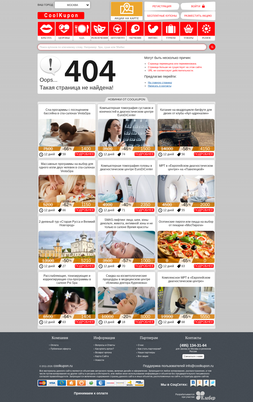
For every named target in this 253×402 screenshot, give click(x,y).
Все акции (143, 356)
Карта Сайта (102, 356)
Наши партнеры (146, 352)
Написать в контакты (159, 85)
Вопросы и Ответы (105, 345)
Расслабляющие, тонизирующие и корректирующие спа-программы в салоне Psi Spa (67, 279)
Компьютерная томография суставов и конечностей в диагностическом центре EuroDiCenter (126, 111)
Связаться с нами (193, 356)
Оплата (55, 345)
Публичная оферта (61, 349)
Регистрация (161, 6)
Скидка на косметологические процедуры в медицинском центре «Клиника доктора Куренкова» (126, 279)
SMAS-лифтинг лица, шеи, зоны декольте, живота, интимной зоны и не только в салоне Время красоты (126, 223)
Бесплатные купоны (162, 15)
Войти (196, 6)
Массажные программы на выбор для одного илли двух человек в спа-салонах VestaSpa (67, 167)
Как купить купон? (104, 349)
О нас (141, 345)
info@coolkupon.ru (200, 366)
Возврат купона (103, 352)
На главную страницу (160, 82)
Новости (99, 360)
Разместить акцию (198, 15)
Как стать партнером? (149, 349)
